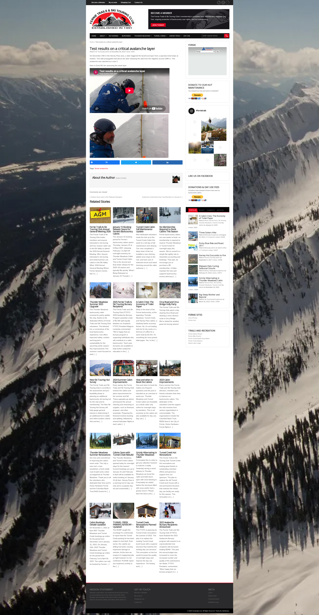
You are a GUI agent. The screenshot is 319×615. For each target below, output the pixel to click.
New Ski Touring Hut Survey (100, 380)
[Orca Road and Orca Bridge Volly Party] (170, 291)
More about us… (121, 600)
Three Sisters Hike (207, 232)
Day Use (187, 36)
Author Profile (121, 178)
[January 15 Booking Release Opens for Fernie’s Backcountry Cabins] (123, 216)
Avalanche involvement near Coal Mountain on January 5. (161, 197)
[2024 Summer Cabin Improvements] (123, 369)
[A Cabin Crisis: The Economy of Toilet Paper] (146, 291)
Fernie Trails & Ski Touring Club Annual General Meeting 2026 (100, 229)
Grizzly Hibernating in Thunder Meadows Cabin (146, 454)
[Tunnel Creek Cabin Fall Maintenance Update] (146, 216)
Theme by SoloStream (222, 611)
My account (113, 2)
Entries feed (212, 596)
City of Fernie (192, 318)
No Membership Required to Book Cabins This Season (168, 229)
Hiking (211, 271)
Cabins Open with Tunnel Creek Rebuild (123, 453)
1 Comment (204, 250)
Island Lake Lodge (194, 343)
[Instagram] (199, 126)
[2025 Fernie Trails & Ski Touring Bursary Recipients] (123, 291)
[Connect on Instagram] (227, 2)
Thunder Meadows (142, 36)
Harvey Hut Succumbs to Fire (212, 255)
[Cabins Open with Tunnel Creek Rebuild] (123, 442)
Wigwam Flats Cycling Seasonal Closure (209, 267)
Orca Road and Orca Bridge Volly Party (169, 303)
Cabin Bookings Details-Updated (98, 523)
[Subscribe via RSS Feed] (219, 2)
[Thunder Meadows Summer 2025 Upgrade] (100, 291)
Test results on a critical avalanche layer (122, 48)
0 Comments (210, 237)
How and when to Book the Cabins (144, 380)
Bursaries (126, 36)
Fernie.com (192, 320)
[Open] (195, 122)
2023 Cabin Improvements (166, 380)
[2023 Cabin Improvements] (170, 369)
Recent (201, 210)
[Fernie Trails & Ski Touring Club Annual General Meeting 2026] (100, 216)
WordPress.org (213, 602)
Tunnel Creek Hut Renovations (167, 453)
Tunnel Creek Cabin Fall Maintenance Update (145, 229)
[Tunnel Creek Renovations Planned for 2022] (146, 512)
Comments (211, 210)
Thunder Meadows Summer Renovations (100, 453)
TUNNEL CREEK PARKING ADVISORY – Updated (123, 524)
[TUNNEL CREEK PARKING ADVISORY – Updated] (123, 512)
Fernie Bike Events (194, 336)
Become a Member (98, 2)
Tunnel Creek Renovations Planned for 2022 (146, 524)
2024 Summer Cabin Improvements (122, 380)
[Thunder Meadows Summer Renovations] (100, 442)
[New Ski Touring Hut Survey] (100, 369)
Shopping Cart (126, 2)
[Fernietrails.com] (112, 28)
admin (107, 52)
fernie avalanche (101, 168)
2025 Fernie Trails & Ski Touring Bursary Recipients (122, 304)
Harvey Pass (174, 36)
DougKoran (215, 235)
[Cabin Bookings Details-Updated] (100, 512)
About (102, 36)
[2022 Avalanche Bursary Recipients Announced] (170, 512)
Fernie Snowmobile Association (199, 338)
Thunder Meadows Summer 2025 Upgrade (99, 304)
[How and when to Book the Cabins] (146, 369)
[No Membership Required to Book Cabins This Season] (170, 216)
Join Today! (158, 25)
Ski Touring (113, 36)
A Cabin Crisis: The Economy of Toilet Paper (145, 304)
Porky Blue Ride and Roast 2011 (211, 244)
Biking (206, 235)
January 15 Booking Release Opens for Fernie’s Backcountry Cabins (123, 230)
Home (94, 36)
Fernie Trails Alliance (195, 341)
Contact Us (139, 2)
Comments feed (213, 599)
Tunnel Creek (160, 36)
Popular (193, 210)
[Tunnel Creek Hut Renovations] (170, 442)
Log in (210, 593)
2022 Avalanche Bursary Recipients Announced (168, 524)
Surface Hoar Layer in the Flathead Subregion (106, 197)
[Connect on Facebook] (223, 2)
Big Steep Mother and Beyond (209, 295)
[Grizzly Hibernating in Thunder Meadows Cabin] (146, 442)
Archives (220, 210)
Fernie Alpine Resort (195, 334)
